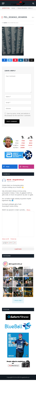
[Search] (33, 3)
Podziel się (13, 239)
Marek (5, 22)
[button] (8, 272)
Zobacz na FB (5, 239)
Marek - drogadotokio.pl (15, 180)
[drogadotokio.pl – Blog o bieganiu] (18, 3)
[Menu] (3, 3)
